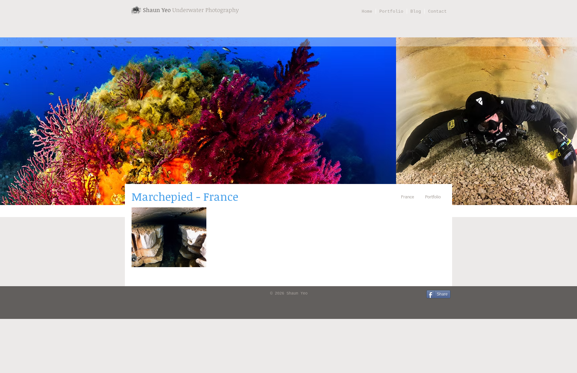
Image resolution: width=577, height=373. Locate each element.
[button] (169, 237)
